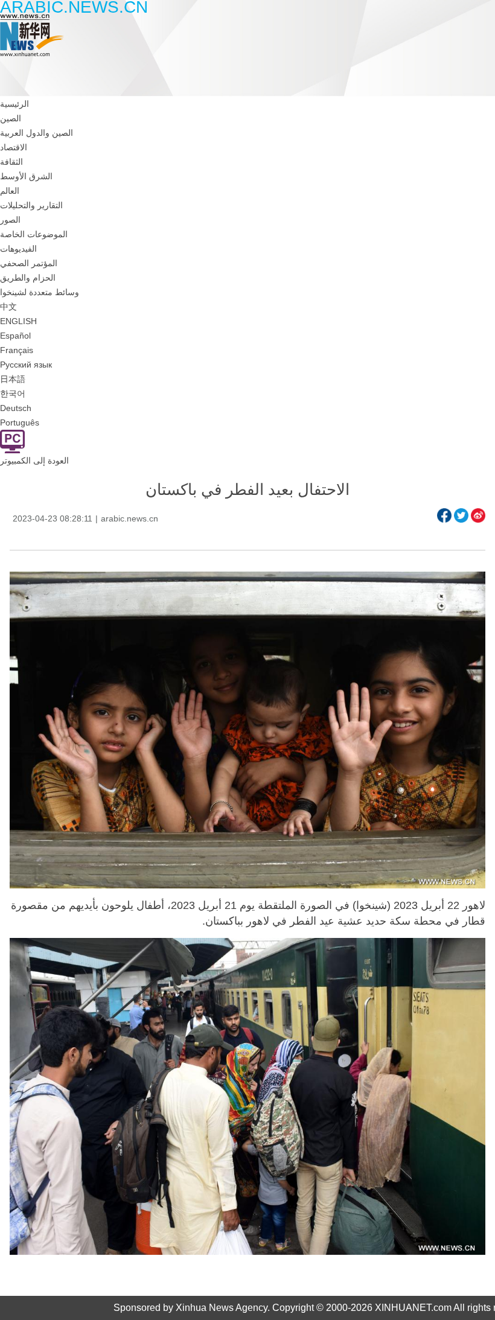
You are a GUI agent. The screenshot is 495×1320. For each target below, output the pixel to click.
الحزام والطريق (28, 277)
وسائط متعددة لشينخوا (39, 292)
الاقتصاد (13, 147)
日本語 (12, 379)
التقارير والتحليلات (31, 205)
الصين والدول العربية (36, 133)
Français (16, 350)
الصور (10, 220)
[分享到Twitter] (461, 515)
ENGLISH (18, 321)
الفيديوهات (18, 248)
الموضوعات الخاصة (34, 234)
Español (15, 335)
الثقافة (11, 162)
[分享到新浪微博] (478, 515)
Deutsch (15, 408)
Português (19, 422)
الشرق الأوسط (26, 176)
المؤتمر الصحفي (28, 263)
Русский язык (26, 364)
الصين (10, 118)
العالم (9, 191)
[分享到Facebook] (444, 515)
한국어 (12, 393)
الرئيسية (14, 104)
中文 (8, 306)
